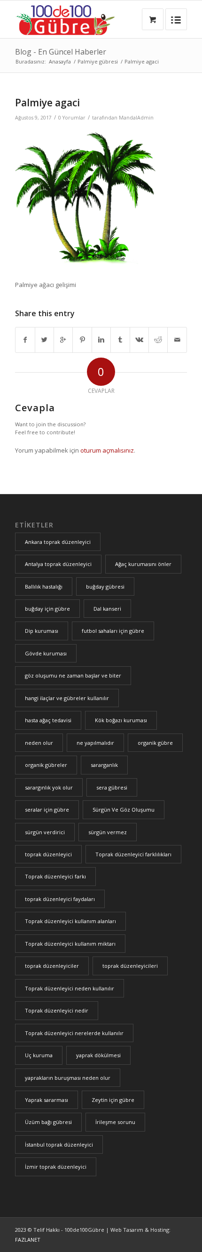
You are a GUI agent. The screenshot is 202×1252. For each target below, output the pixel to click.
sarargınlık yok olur (49, 787)
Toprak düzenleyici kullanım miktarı (70, 943)
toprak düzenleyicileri (130, 965)
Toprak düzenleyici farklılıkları (133, 854)
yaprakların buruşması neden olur (67, 1077)
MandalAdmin (136, 117)
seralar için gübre (47, 809)
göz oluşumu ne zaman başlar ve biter (73, 675)
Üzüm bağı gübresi (48, 1121)
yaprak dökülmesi (98, 1055)
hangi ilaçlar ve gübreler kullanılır (67, 698)
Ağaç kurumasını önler (143, 563)
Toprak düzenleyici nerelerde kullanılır (74, 1033)
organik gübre (155, 742)
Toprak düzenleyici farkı (55, 876)
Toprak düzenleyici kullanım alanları (70, 921)
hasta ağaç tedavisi (48, 720)
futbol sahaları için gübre (113, 630)
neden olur (39, 742)
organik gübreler (46, 764)
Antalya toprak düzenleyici (58, 563)
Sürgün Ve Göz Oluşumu (124, 809)
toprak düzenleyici (48, 854)
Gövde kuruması (46, 653)
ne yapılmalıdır (95, 742)
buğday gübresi (105, 586)
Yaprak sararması (46, 1099)
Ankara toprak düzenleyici (58, 541)
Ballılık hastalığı (43, 586)
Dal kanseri (107, 608)
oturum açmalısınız (107, 450)
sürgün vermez (107, 832)
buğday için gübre (47, 608)
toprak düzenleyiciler (52, 965)
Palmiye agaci (47, 102)
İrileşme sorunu (115, 1121)
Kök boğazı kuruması (121, 720)
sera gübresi (111, 787)
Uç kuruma (39, 1055)
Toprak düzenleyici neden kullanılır (69, 988)
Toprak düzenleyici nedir (56, 1010)
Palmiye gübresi (98, 61)
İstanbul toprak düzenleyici (59, 1144)
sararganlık (104, 764)
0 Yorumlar (71, 117)
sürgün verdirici (45, 832)
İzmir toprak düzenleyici (55, 1166)
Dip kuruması (41, 630)
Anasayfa (60, 61)
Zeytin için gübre (113, 1099)
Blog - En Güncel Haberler (60, 52)
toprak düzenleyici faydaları (60, 898)
